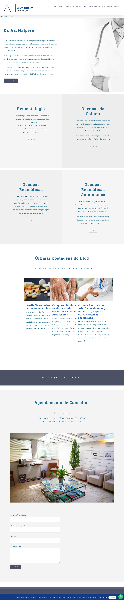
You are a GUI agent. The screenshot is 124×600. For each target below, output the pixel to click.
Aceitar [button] (113, 597)
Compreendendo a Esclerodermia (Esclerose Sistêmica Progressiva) (68, 289)
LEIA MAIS (31, 139)
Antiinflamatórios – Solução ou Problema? (42, 289)
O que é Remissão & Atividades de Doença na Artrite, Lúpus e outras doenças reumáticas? (94, 289)
